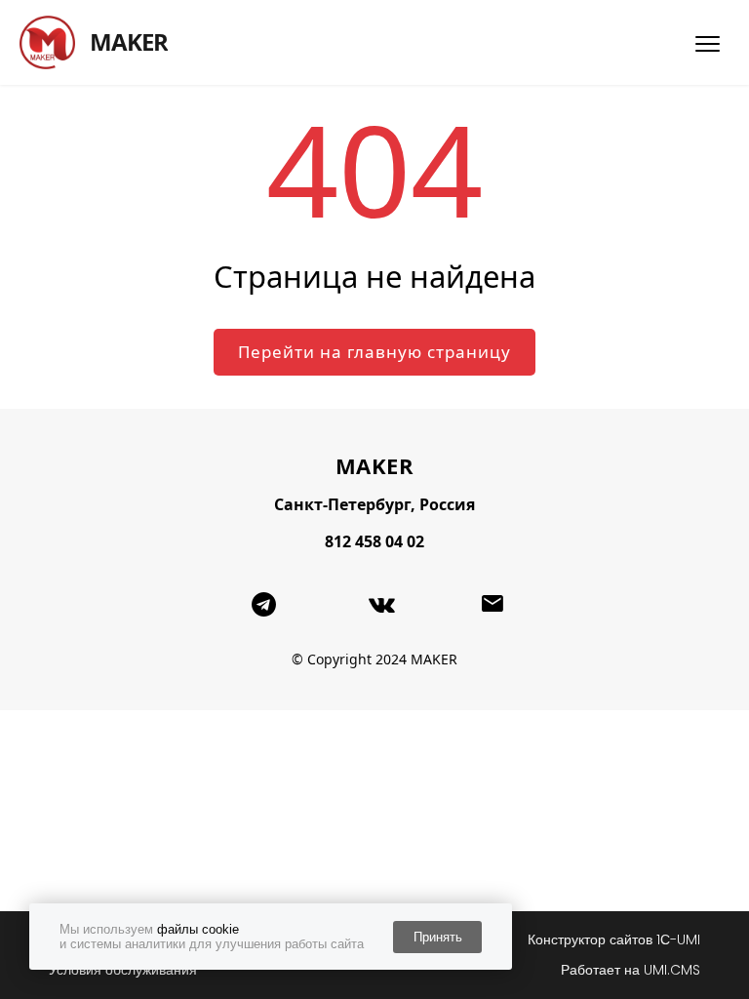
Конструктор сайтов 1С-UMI (614, 939)
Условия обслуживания (123, 969)
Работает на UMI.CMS (630, 969)
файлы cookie (198, 929)
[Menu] (707, 43)
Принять (438, 937)
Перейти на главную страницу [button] (374, 351)
